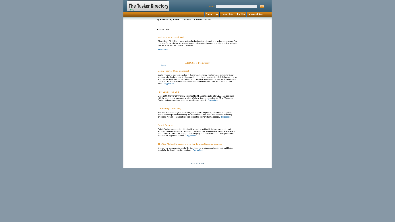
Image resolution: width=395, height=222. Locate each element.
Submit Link (212, 14)
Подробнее (169, 84)
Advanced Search (256, 14)
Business (187, 19)
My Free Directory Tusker (168, 19)
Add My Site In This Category (197, 63)
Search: (212, 7)
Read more (163, 49)
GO (262, 7)
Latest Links (227, 14)
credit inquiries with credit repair (171, 37)
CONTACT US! (197, 163)
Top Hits (241, 14)
